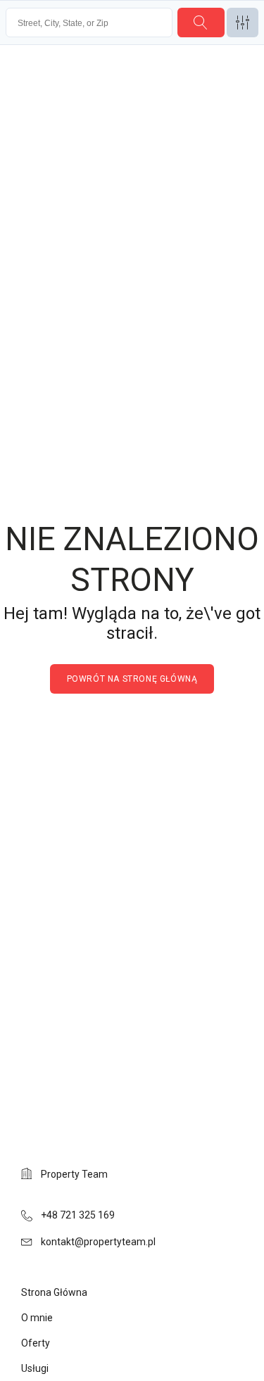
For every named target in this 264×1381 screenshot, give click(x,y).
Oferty (35, 1343)
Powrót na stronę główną (132, 679)
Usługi (35, 1368)
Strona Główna (54, 1292)
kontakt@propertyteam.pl (98, 1241)
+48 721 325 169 (78, 1215)
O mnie (37, 1317)
